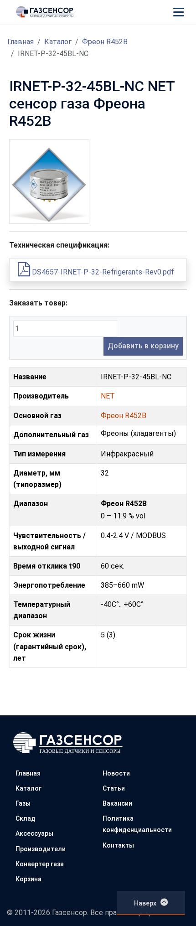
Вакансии (117, 803)
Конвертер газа (39, 864)
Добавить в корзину (143, 345)
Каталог (58, 41)
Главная (20, 41)
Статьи (114, 788)
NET (108, 396)
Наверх (145, 903)
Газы (23, 803)
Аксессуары (34, 833)
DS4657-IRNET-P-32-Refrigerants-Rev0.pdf (102, 272)
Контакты (118, 845)
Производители (40, 849)
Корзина (28, 879)
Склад (25, 818)
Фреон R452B (105, 41)
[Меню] (179, 12)
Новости (116, 773)
